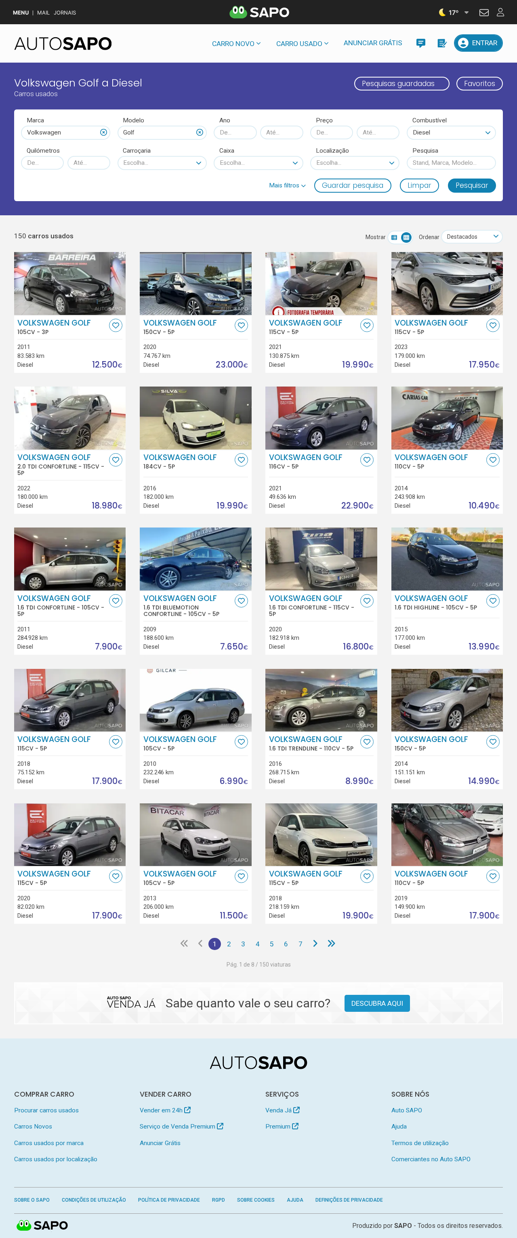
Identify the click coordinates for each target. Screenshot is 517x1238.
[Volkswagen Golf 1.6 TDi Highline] (447, 559)
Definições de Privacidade (349, 1200)
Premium (278, 1126)
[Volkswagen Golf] (70, 283)
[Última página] (331, 944)
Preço (324, 120)
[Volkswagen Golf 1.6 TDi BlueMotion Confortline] (196, 559)
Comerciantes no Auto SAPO (431, 1159)
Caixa (226, 150)
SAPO (42, 1226)
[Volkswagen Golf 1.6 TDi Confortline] (70, 559)
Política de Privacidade (169, 1200)
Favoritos (479, 83)
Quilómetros (43, 150)
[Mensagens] (420, 43)
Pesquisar (472, 185)
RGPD (218, 1200)
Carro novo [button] (233, 44)
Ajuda (399, 1126)
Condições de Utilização (94, 1200)
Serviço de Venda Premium (178, 1126)
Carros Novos (33, 1126)
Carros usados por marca (49, 1143)
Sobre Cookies (256, 1200)
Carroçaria (137, 150)
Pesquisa (425, 150)
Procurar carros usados (46, 1110)
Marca (35, 120)
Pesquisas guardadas (398, 83)
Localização (332, 150)
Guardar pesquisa (352, 185)
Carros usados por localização (55, 1159)
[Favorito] (115, 325)
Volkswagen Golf (54, 327)
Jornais (65, 12)
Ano (224, 120)
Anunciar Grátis (373, 43)
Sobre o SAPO (32, 1200)
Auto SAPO (406, 1110)
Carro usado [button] (299, 44)
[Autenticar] (484, 14)
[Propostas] (441, 43)
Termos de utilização (420, 1143)
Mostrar (376, 237)
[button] (287, 185)
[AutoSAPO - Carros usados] (63, 43)
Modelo (133, 120)
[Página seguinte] (315, 944)
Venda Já (279, 1110)
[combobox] (65, 132)
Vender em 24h (162, 1110)
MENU (21, 12)
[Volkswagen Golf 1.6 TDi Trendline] (321, 700)
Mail (43, 12)
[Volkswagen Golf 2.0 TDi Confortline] (70, 418)
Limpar (419, 185)
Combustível (429, 120)
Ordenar (429, 237)
